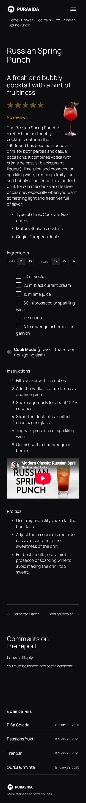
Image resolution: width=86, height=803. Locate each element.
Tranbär (14, 753)
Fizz (57, 20)
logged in (34, 665)
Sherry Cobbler (61, 614)
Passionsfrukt (20, 739)
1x (55, 261)
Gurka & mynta (21, 767)
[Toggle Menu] (73, 9)
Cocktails (43, 20)
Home (13, 20)
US (30, 261)
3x (73, 261)
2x (64, 261)
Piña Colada (18, 725)
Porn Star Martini (26, 614)
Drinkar (27, 20)
